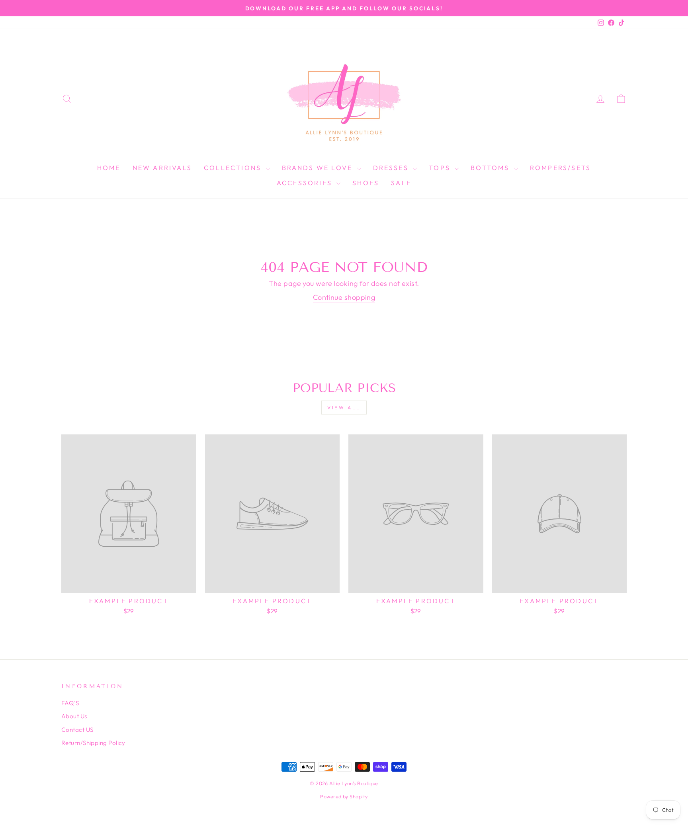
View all (344, 408)
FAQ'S (70, 703)
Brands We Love (318, 168)
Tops (441, 168)
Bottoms (491, 168)
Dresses (392, 168)
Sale (401, 183)
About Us (74, 716)
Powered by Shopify (343, 796)
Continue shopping (344, 297)
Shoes (365, 183)
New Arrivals (162, 168)
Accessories (305, 183)
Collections (234, 168)
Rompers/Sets (560, 168)
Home (109, 168)
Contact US (77, 729)
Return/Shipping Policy (93, 743)
